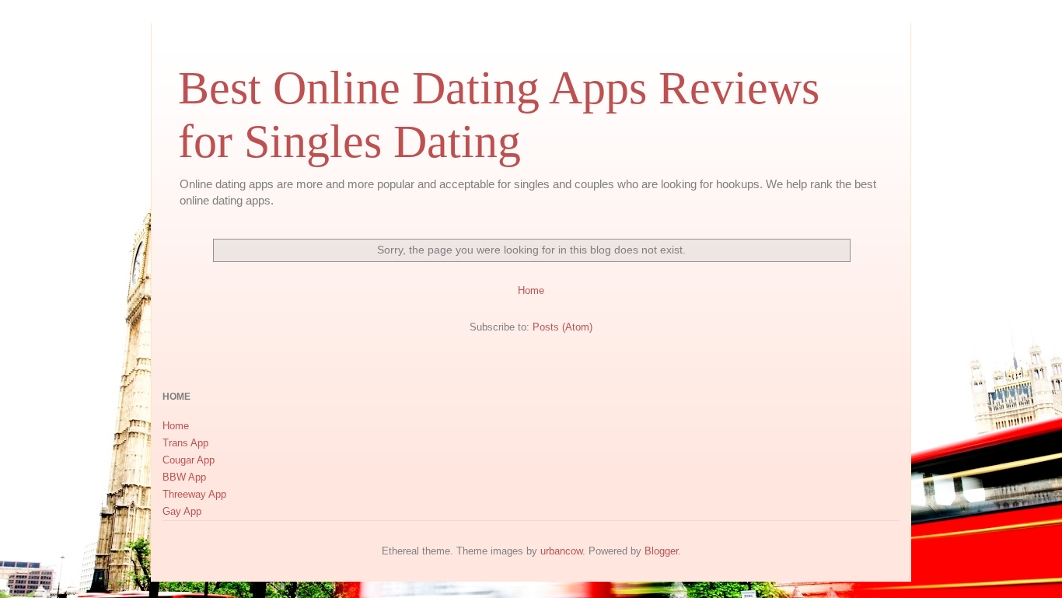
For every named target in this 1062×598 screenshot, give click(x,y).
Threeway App (194, 494)
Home (531, 290)
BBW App (184, 477)
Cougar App (188, 460)
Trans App (185, 443)
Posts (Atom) (562, 327)
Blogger (661, 551)
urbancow (561, 551)
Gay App (181, 511)
